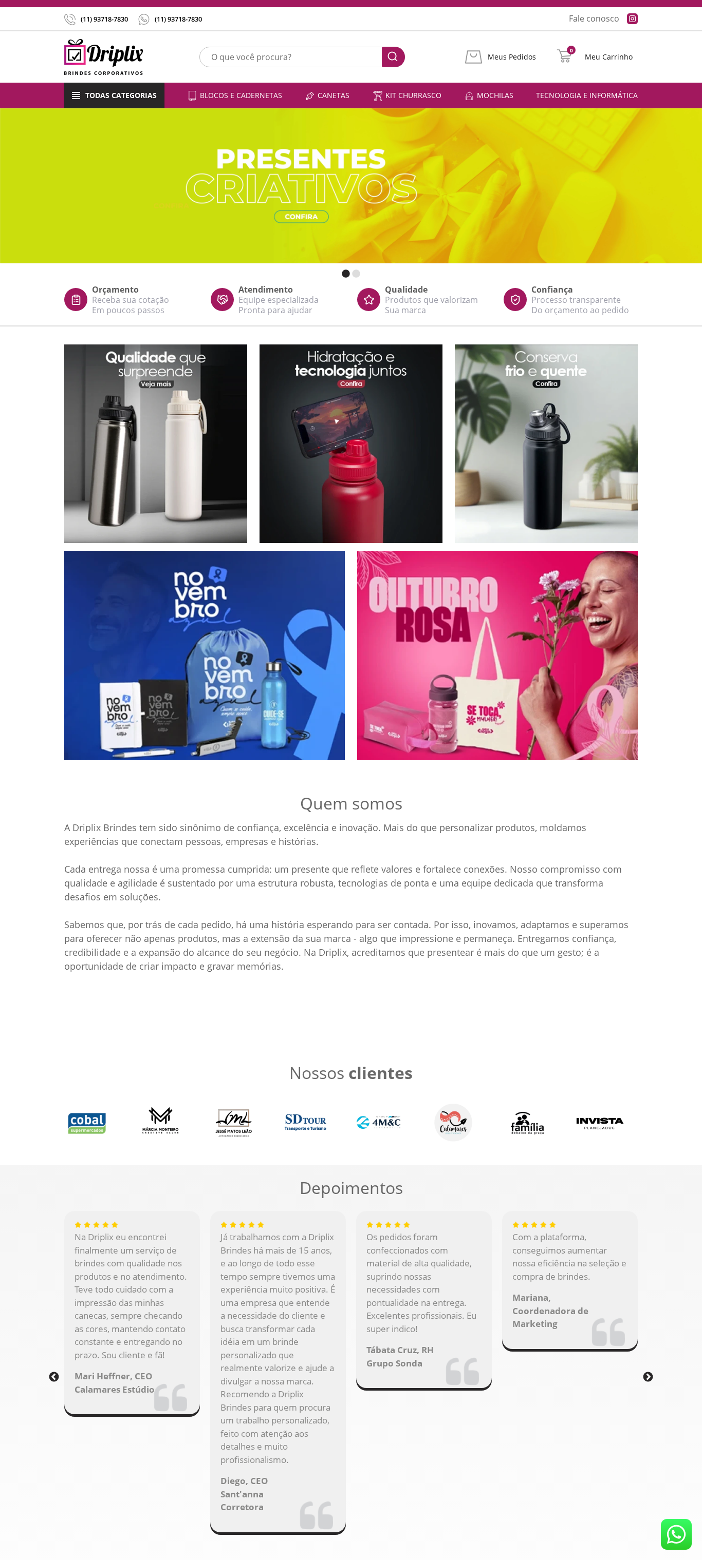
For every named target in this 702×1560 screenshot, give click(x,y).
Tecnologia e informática (587, 95)
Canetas (333, 95)
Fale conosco (594, 18)
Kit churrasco (413, 95)
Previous (54, 1376)
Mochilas (495, 95)
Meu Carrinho (609, 57)
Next (648, 1376)
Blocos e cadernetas (241, 95)
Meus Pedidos (512, 57)
